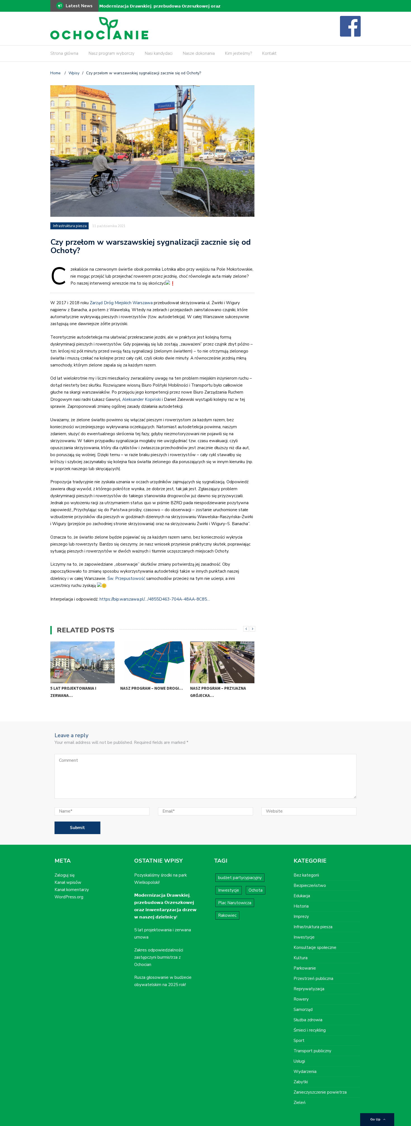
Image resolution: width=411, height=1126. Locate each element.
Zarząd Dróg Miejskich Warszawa (121, 303)
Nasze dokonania (199, 53)
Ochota (256, 890)
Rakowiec (227, 915)
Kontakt (269, 53)
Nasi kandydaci (159, 53)
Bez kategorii (306, 875)
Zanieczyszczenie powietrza (320, 1092)
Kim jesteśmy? (238, 53)
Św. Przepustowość (126, 578)
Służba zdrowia (308, 1020)
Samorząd (303, 1009)
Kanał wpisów (68, 882)
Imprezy (301, 916)
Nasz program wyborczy (111, 53)
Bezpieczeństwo (310, 885)
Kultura (301, 958)
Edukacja (302, 896)
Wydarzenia (305, 1071)
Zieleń (300, 1102)
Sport (299, 1040)
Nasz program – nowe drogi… (151, 688)
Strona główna (64, 53)
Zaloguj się (65, 875)
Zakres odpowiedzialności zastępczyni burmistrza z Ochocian (158, 957)
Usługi (299, 1061)
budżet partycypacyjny (240, 877)
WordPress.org (69, 897)
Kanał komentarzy (72, 889)
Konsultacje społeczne (315, 947)
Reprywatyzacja (309, 989)
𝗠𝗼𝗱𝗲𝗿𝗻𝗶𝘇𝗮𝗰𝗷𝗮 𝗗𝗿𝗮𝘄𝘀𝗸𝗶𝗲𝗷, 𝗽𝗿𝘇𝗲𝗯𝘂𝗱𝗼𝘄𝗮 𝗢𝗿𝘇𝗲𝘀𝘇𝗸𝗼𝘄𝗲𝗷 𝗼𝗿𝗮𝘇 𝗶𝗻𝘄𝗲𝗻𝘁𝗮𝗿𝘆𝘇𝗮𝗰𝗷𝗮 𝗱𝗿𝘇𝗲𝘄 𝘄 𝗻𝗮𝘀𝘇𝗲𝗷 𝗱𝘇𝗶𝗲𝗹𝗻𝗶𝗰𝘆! (159, 10)
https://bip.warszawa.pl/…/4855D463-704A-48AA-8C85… (155, 599)
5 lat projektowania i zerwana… (73, 691)
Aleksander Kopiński (141, 399)
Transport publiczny (312, 1051)
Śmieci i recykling (310, 1030)
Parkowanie (305, 968)
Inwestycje (228, 890)
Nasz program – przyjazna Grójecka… (218, 691)
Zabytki (301, 1082)
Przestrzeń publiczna (313, 978)
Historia (301, 906)
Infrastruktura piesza (70, 225)
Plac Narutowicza (234, 903)
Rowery (301, 999)
